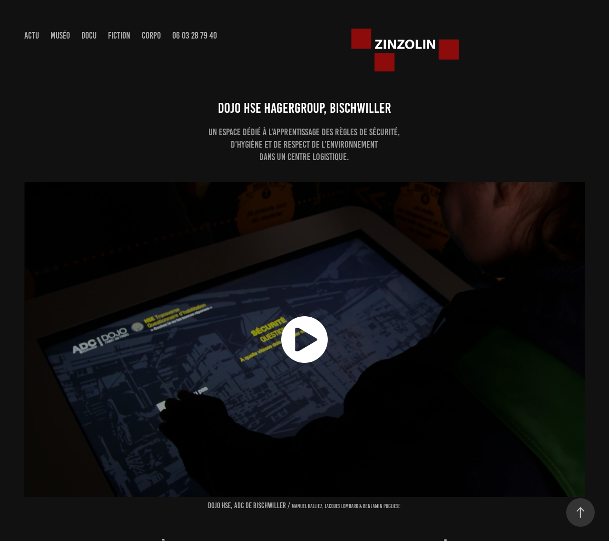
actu (31, 35)
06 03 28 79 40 (194, 35)
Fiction (119, 35)
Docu (89, 35)
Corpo (151, 35)
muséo (60, 35)
